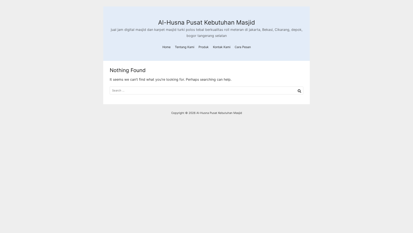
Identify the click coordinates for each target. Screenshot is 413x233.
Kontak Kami (221, 47)
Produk (204, 47)
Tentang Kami (184, 47)
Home (166, 47)
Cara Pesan (243, 47)
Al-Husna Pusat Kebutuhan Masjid (206, 22)
